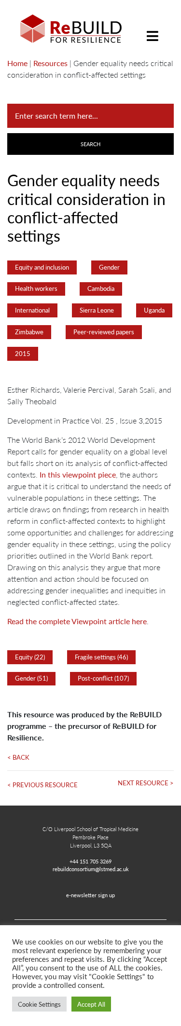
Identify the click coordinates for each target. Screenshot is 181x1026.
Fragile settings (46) (101, 657)
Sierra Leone (97, 310)
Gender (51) (31, 678)
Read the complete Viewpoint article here (77, 621)
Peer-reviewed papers (103, 332)
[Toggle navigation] (152, 29)
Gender (109, 267)
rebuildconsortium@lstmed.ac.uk (91, 869)
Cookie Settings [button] (39, 1004)
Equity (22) (30, 657)
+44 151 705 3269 (90, 861)
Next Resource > (146, 783)
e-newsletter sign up (90, 895)
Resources (50, 62)
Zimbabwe (29, 332)
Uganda (154, 310)
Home (17, 62)
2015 (22, 353)
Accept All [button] (91, 1004)
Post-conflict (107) (103, 678)
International (32, 310)
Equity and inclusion (42, 267)
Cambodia (100, 288)
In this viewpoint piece (78, 474)
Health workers (36, 288)
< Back (18, 757)
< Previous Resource (42, 784)
